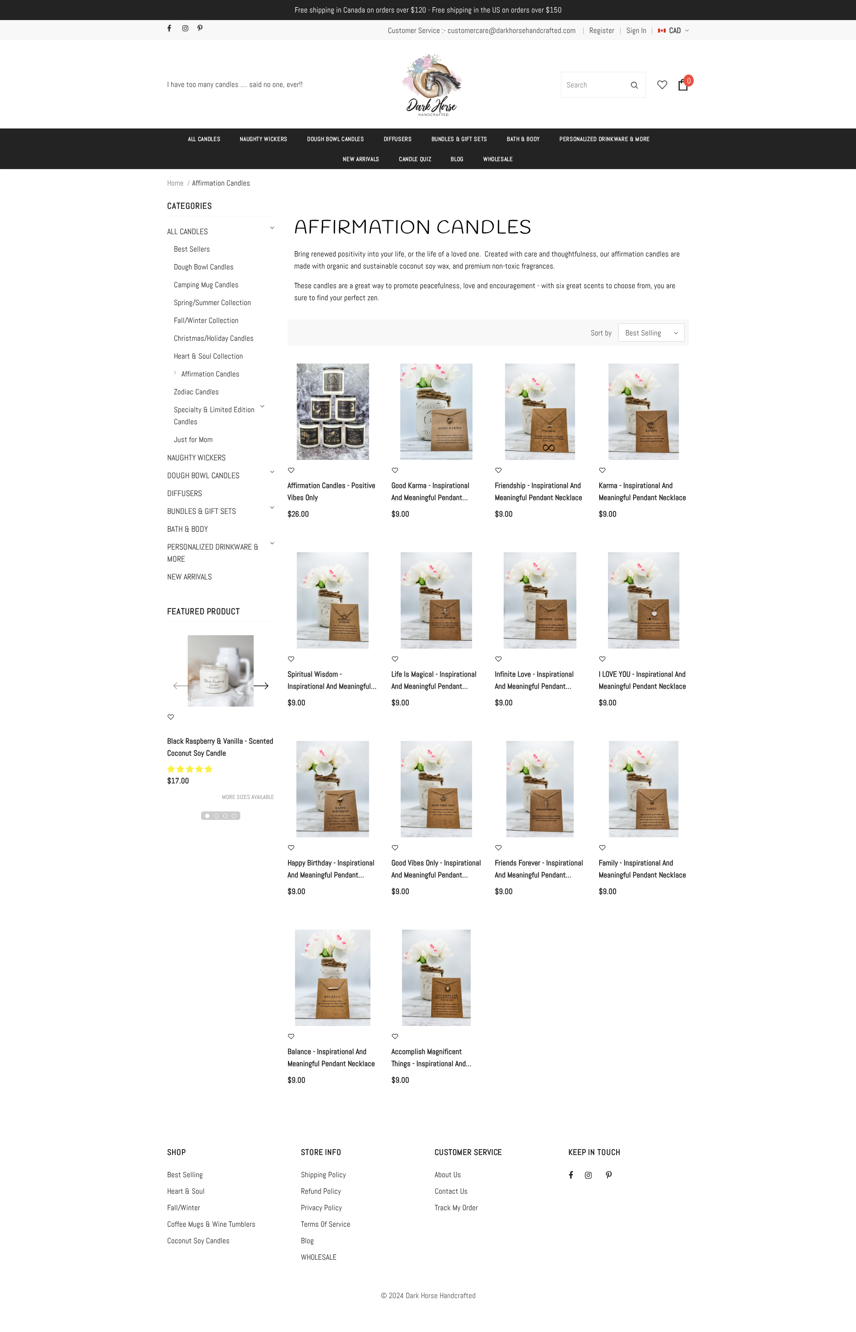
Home (175, 183)
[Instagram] (187, 28)
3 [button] (225, 816)
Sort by (601, 333)
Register (601, 30)
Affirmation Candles (221, 183)
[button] (190, 769)
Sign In (636, 30)
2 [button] (216, 816)
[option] (220, 719)
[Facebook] (172, 28)
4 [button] (234, 816)
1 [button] (207, 816)
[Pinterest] (203, 28)
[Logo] (431, 85)
